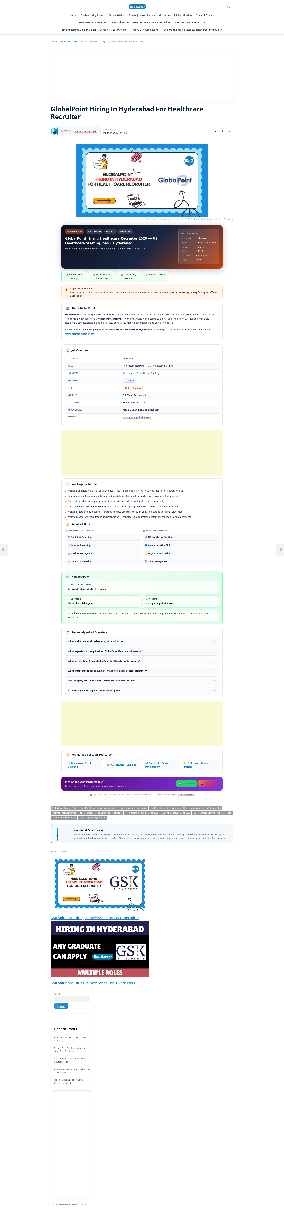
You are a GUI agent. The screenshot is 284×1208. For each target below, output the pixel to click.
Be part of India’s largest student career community (193, 29)
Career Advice (116, 15)
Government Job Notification (175, 15)
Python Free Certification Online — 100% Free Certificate (71, 1050)
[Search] (228, 7)
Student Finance (205, 15)
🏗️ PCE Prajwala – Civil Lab (121, 764)
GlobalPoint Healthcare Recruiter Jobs (98, 807)
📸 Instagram (208, 783)
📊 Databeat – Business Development (158, 765)
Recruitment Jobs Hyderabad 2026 (141, 812)
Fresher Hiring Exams (93, 15)
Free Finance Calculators (92, 22)
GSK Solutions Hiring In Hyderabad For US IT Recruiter (95, 918)
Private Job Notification (142, 15)
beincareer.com (187, 794)
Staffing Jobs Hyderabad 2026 (176, 812)
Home (73, 15)
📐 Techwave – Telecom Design (197, 765)
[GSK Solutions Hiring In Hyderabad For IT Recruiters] (100, 949)
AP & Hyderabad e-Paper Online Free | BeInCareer (72, 1071)
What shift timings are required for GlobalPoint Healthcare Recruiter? (141, 670)
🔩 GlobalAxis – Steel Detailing (79, 765)
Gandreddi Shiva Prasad (89, 830)
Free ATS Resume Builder (145, 29)
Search (57, 994)
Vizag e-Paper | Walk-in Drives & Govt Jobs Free (69, 1060)
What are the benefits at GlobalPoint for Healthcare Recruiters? (141, 661)
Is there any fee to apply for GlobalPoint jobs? (141, 690)
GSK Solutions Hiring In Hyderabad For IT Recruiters (93, 983)
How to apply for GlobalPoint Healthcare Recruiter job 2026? (141, 680)
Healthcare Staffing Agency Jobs (205, 807)
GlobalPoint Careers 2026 (64, 807)
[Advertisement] (142, 76)
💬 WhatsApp (186, 783)
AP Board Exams (120, 22)
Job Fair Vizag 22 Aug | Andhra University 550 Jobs (68, 1081)
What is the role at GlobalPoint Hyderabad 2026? (141, 641)
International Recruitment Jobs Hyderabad (73, 812)
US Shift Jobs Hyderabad (64, 817)
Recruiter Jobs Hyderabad (109, 812)
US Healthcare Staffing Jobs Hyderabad (212, 812)
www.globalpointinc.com (79, 333)
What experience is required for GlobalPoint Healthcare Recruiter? (141, 651)
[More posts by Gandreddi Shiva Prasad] (54, 130)
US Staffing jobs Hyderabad (92, 817)
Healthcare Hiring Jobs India (133, 807)
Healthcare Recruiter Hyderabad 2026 (168, 807)
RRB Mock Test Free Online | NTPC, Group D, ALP (71, 1039)
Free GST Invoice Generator (190, 22)
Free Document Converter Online (151, 22)
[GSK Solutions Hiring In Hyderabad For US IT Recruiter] (100, 883)
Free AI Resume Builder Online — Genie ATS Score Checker (94, 29)
